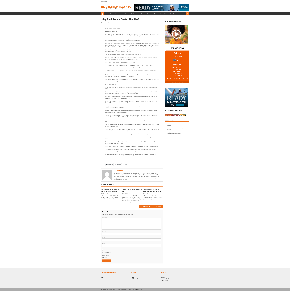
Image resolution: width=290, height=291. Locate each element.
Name (104, 232)
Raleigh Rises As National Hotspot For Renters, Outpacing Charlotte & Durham (177, 132)
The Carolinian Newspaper (116, 6)
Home (106, 14)
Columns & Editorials (124, 14)
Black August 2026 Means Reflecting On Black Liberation (177, 124)
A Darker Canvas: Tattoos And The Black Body (150, 206)
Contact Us (175, 14)
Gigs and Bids (163, 14)
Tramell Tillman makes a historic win (132, 190)
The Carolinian (118, 171)
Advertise (149, 14)
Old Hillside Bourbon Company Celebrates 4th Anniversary (110, 190)
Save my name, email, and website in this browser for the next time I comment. (106, 254)
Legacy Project (113, 14)
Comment (104, 217)
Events (155, 14)
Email (103, 237)
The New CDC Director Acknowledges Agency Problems (177, 128)
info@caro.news (104, 279)
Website (104, 243)
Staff (170, 14)
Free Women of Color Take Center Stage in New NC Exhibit (152, 190)
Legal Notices (142, 14)
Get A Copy (133, 14)
